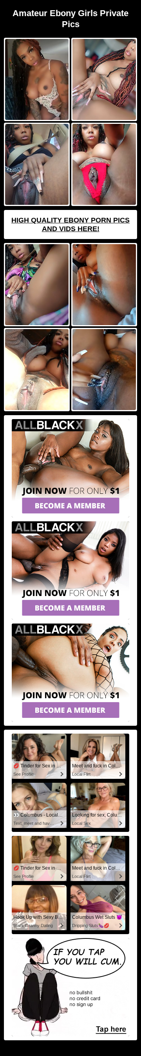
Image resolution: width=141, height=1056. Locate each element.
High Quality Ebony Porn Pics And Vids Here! (70, 224)
